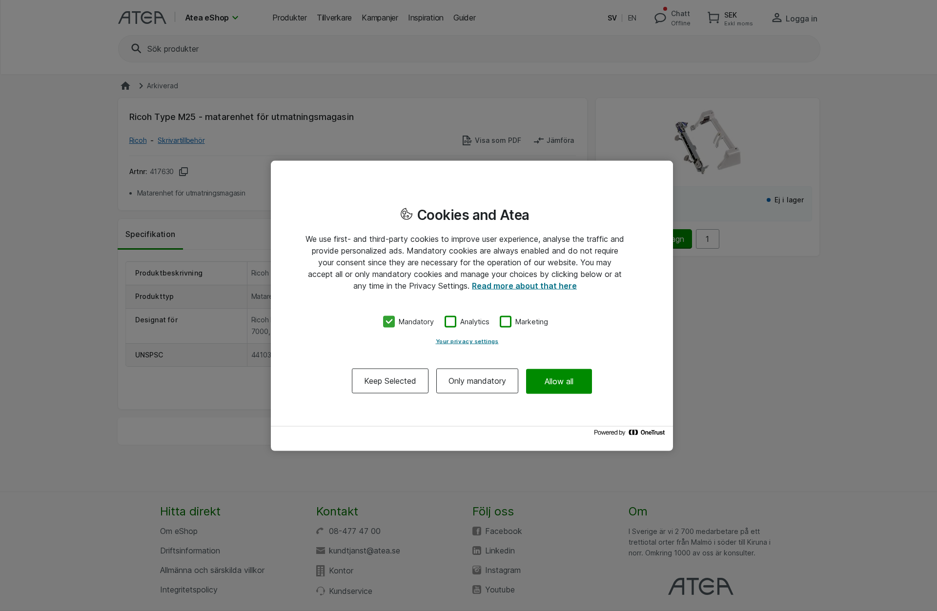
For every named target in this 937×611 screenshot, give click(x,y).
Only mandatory (477, 381)
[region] (472, 305)
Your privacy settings (467, 341)
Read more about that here (524, 285)
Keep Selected (390, 381)
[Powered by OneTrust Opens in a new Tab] (631, 435)
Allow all (559, 381)
